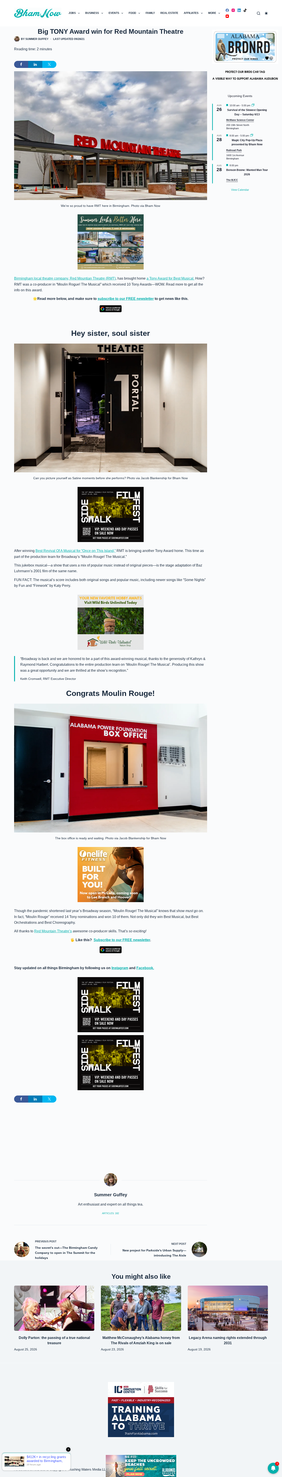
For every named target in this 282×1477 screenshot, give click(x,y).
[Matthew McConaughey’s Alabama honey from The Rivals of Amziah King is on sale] (141, 1308)
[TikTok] (245, 10)
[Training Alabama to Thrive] (141, 1409)
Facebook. (145, 968)
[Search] (258, 13)
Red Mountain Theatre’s (53, 931)
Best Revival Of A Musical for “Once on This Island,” (75, 551)
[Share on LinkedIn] (35, 64)
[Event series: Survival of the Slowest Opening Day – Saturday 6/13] (252, 105)
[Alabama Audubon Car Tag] (245, 57)
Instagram (119, 968)
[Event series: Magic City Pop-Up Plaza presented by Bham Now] (251, 135)
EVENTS (114, 13)
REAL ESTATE (169, 13)
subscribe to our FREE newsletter (126, 299)
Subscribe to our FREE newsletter (122, 940)
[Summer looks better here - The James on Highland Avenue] (111, 242)
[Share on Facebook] (21, 64)
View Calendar (240, 189)
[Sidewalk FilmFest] (111, 514)
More (212, 13)
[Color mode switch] (266, 13)
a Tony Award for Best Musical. (170, 278)
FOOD (132, 13)
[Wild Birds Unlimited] (111, 622)
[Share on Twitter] (49, 64)
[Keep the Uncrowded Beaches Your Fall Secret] (141, 1466)
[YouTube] (227, 16)
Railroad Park (234, 150)
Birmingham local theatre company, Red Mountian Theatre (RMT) (65, 278)
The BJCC (232, 180)
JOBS (72, 13)
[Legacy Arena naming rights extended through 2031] (228, 1308)
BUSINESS (92, 13)
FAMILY (150, 13)
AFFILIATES (191, 13)
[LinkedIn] (239, 10)
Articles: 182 (110, 1213)
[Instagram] (233, 10)
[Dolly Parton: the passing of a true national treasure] (54, 1308)
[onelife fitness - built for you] (111, 874)
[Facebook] (227, 10)
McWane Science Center (240, 120)
